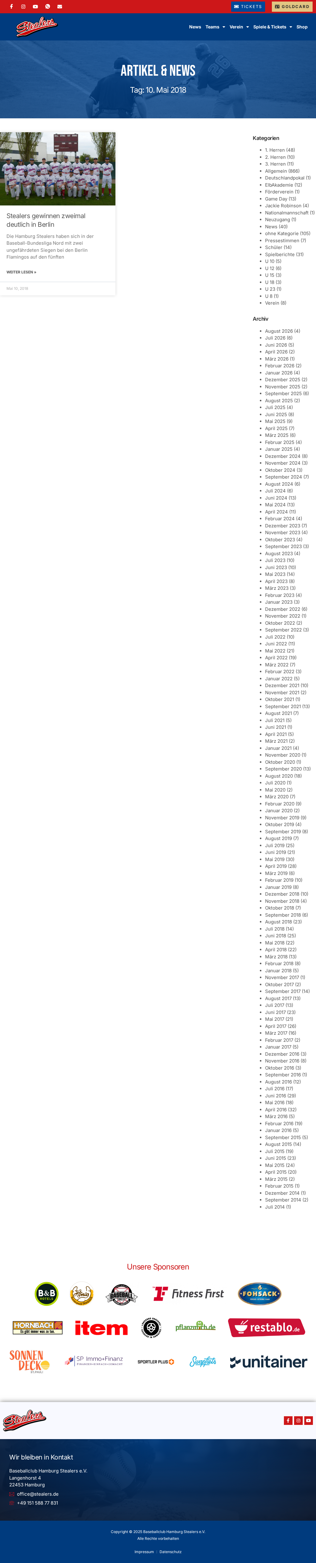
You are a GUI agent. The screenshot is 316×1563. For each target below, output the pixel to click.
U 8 (268, 296)
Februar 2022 (279, 671)
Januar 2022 (279, 679)
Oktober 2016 (279, 1068)
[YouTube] (35, 6)
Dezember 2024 (283, 456)
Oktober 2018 (279, 908)
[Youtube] (308, 1420)
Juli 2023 (275, 560)
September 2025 (283, 393)
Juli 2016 (275, 1089)
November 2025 (282, 387)
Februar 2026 (279, 366)
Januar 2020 (279, 810)
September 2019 (283, 831)
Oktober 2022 (280, 623)
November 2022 (282, 616)
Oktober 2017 (279, 984)
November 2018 (282, 901)
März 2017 (276, 1033)
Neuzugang (277, 219)
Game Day (276, 199)
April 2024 (276, 512)
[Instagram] (23, 6)
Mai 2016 (275, 1102)
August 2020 (279, 776)
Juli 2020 (275, 783)
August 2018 (278, 922)
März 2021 (276, 741)
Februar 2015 (279, 1186)
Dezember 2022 (282, 609)
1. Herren (275, 150)
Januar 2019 (278, 887)
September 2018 (283, 915)
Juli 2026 (275, 338)
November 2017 (282, 977)
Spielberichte (280, 254)
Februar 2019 (279, 880)
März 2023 (277, 588)
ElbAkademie (279, 185)
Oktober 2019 (279, 824)
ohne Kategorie (282, 233)
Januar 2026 (279, 373)
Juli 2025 (275, 407)
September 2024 (283, 477)
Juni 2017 (275, 1012)
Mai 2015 (275, 1165)
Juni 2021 (275, 727)
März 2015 (276, 1179)
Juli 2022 (275, 637)
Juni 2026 (276, 345)
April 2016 (276, 1110)
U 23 (270, 289)
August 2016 (278, 1082)
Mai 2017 (274, 1019)
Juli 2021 (275, 720)
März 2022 (277, 665)
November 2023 (282, 532)
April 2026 (276, 352)
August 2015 (278, 1144)
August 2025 (279, 400)
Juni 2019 (275, 852)
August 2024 (279, 484)
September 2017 (283, 991)
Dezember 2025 (282, 379)
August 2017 (278, 998)
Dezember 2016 (282, 1054)
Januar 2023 (279, 602)
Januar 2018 (278, 971)
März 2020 (277, 797)
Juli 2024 (275, 491)
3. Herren (275, 164)
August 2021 (278, 713)
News (195, 26)
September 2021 (283, 706)
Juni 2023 (276, 567)
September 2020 (283, 769)
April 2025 (276, 428)
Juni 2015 (275, 1158)
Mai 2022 (275, 651)
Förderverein (279, 192)
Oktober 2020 (280, 762)
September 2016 (283, 1075)
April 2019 (276, 866)
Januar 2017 (278, 1047)
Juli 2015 (275, 1151)
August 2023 (279, 553)
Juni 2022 (276, 644)
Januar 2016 (278, 1130)
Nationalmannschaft (287, 213)
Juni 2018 (275, 936)
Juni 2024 (276, 498)
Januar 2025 (279, 449)
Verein (272, 303)
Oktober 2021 (279, 699)
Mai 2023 (275, 574)
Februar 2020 (279, 804)
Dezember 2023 (282, 526)
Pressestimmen (282, 240)
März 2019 (276, 873)
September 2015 (283, 1137)
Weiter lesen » (21, 272)
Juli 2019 (275, 845)
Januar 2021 (278, 748)
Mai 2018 (275, 943)
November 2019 (282, 818)
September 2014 (283, 1200)
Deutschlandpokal (285, 178)
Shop (302, 26)
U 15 (269, 275)
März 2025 (277, 435)
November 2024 (283, 463)
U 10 (269, 261)
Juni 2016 (275, 1096)
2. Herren (275, 157)
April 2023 (276, 581)
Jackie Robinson (283, 206)
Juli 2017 (274, 1005)
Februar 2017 (279, 1040)
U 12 (269, 268)
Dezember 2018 (282, 894)
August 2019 (278, 838)
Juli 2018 (275, 929)
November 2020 (282, 755)
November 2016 (282, 1061)
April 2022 (276, 658)
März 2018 (276, 957)
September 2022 (283, 630)
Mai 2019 (275, 859)
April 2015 (276, 1172)
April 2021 (276, 734)
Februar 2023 (279, 595)
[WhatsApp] (47, 6)
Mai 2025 (275, 421)
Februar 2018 (279, 963)
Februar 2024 (280, 519)
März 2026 (277, 359)
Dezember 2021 (282, 685)
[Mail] (59, 6)
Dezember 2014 (282, 1193)
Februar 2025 (279, 442)
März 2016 (276, 1116)
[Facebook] (11, 6)
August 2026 (279, 331)
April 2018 (276, 950)
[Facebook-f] (288, 1420)
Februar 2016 (279, 1123)
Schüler (273, 247)
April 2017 (275, 1026)
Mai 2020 (275, 790)
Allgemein (276, 171)
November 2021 (282, 692)
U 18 (269, 282)
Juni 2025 (276, 414)
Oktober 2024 (280, 470)
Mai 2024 (275, 505)
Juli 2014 (275, 1207)
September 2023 (283, 546)
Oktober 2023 (280, 540)
